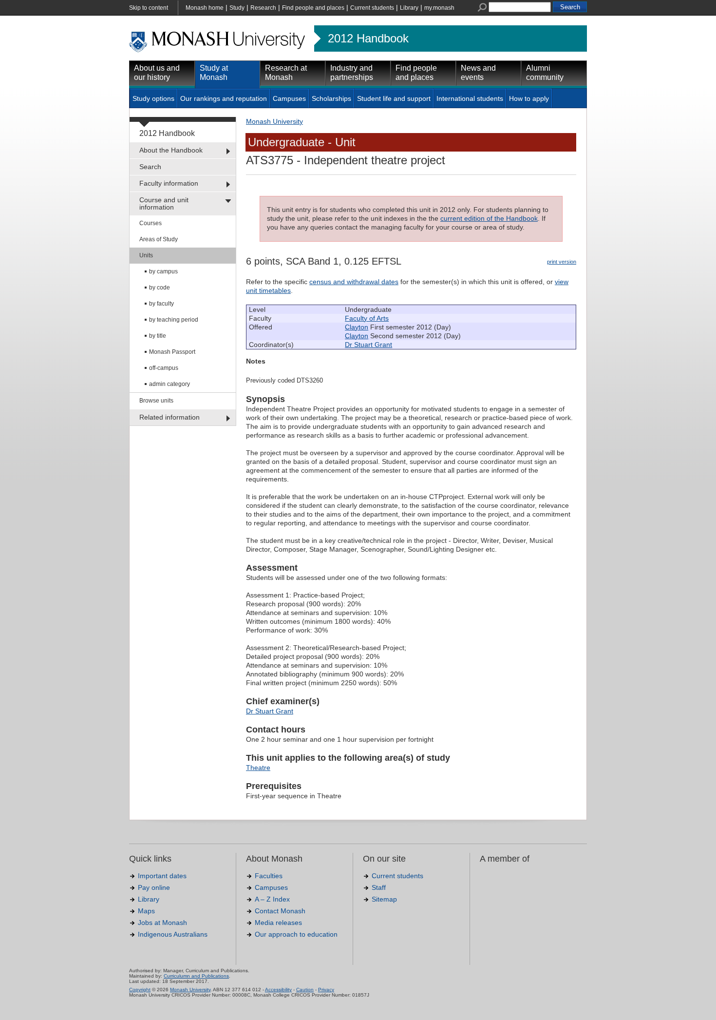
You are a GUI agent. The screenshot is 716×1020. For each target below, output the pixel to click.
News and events (478, 72)
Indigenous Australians (172, 934)
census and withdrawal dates (353, 282)
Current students (372, 7)
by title (157, 335)
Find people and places (313, 7)
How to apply (529, 98)
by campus (163, 271)
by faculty (161, 303)
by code (159, 287)
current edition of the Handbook (489, 218)
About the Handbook (171, 150)
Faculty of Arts (367, 318)
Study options (153, 98)
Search (150, 167)
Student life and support (394, 98)
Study (237, 7)
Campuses (289, 98)
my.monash (439, 7)
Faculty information (168, 183)
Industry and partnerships (351, 72)
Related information (169, 417)
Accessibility (278, 989)
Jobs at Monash (162, 922)
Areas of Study (158, 239)
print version (561, 262)
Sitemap (384, 899)
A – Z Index (272, 899)
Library (409, 7)
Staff (379, 887)
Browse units (156, 400)
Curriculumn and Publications (196, 976)
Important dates (162, 876)
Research (263, 7)
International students (469, 98)
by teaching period (173, 319)
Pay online (154, 887)
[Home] (218, 51)
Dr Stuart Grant (368, 344)
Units (146, 255)
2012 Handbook (368, 38)
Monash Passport (172, 351)
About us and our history (157, 72)
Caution (305, 989)
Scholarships (331, 98)
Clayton (356, 327)
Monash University (274, 121)
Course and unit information (163, 203)
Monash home (205, 7)
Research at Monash (286, 72)
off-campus (163, 368)
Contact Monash (280, 911)
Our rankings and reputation (223, 98)
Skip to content (148, 7)
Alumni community (545, 72)
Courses (150, 223)
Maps (146, 911)
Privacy (326, 989)
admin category (169, 384)
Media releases (278, 922)
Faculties (269, 876)
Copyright (140, 989)
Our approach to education (296, 934)
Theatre (258, 767)
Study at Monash (214, 72)
